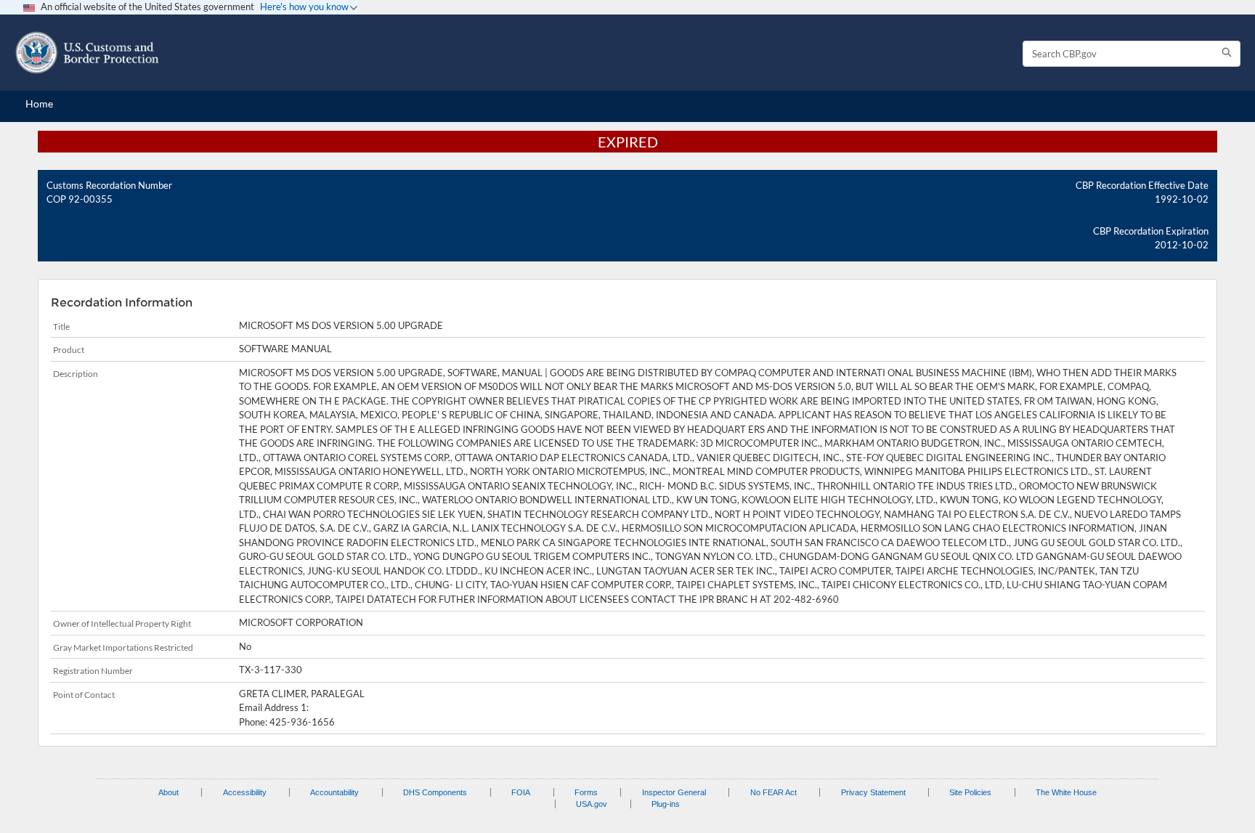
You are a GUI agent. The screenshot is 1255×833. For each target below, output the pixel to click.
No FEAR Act (773, 792)
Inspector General (674, 792)
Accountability (334, 792)
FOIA (520, 792)
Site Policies (970, 792)
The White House (1066, 792)
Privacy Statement (873, 792)
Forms (586, 792)
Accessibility (245, 792)
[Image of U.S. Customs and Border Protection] (87, 53)
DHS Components (435, 792)
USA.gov (591, 804)
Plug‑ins (665, 804)
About (168, 792)
